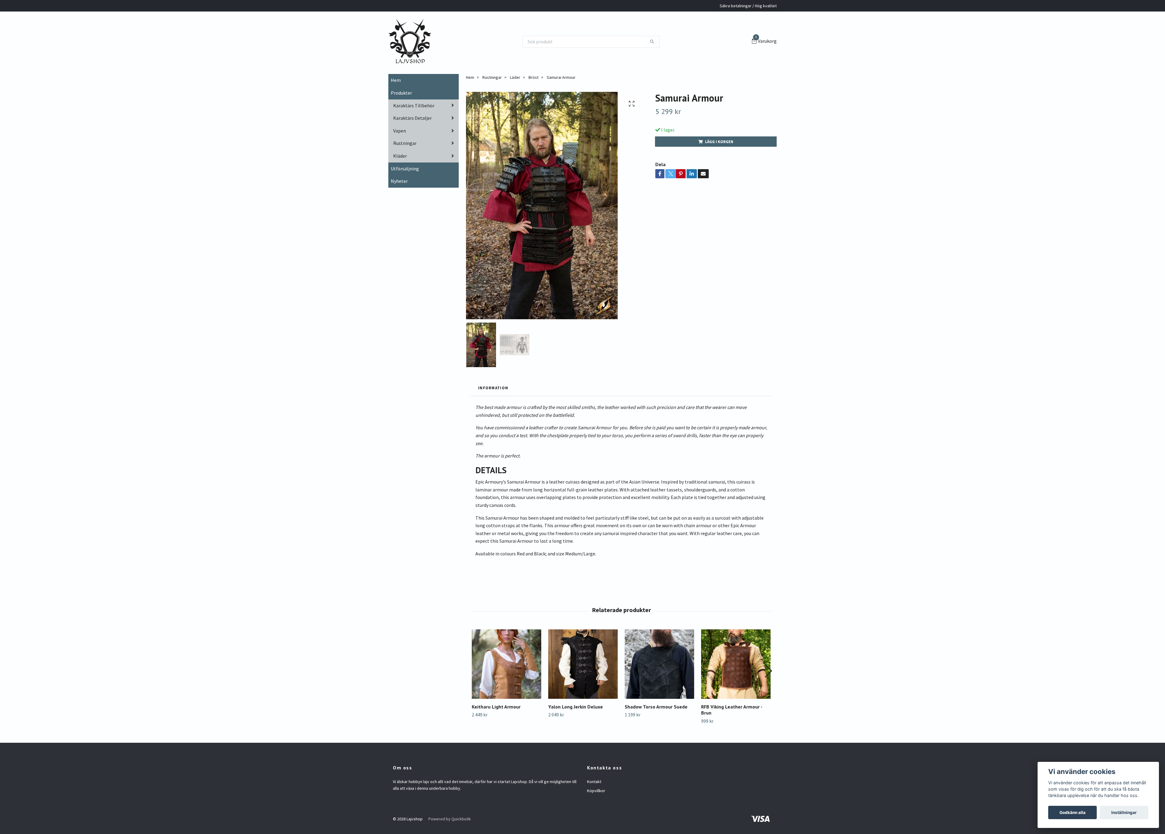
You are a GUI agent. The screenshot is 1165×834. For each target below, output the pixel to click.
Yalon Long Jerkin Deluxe (575, 707)
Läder (515, 77)
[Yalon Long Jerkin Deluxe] (583, 664)
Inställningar (1124, 812)
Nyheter (399, 181)
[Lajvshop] (409, 41)
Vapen (399, 131)
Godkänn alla (1072, 812)
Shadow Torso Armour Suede (656, 707)
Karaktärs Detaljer (412, 118)
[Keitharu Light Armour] (506, 664)
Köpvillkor (596, 790)
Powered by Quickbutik (449, 819)
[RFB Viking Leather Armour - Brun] (736, 664)
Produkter (401, 93)
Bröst (533, 77)
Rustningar (405, 143)
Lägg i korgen (719, 141)
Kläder (400, 156)
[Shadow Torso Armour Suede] (659, 664)
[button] (768, 671)
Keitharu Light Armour (496, 707)
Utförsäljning (405, 169)
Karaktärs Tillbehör (413, 105)
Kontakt (594, 781)
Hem (396, 80)
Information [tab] (493, 387)
